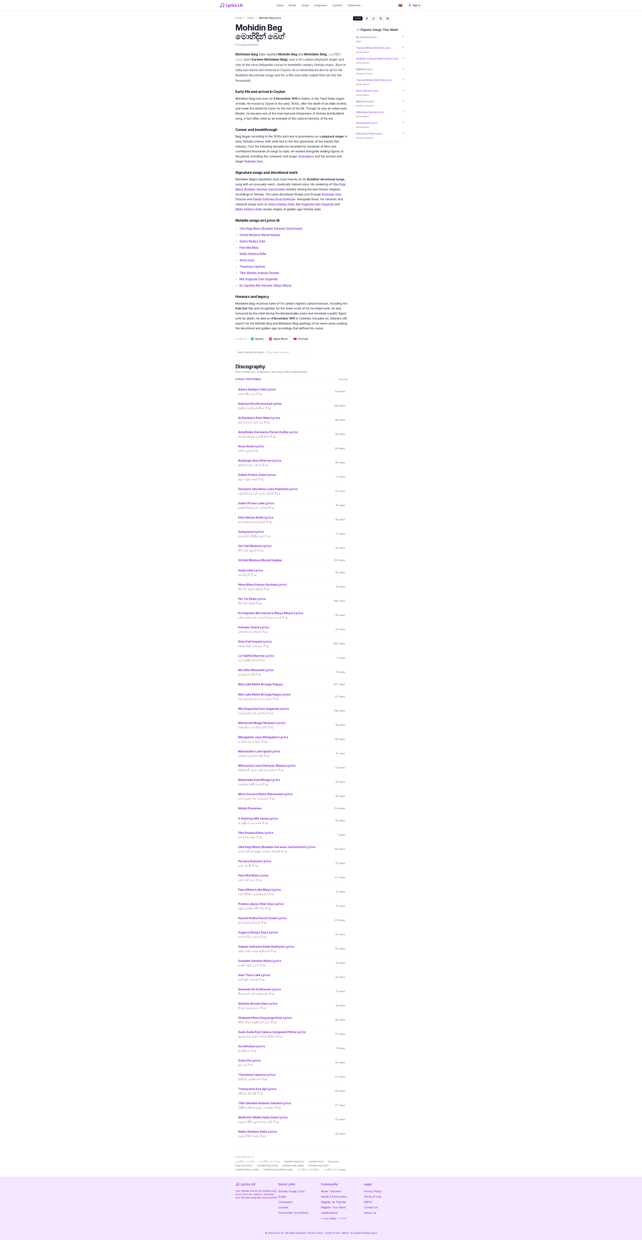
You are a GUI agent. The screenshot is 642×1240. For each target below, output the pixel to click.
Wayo (358, 41)
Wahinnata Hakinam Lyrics (370, 112)
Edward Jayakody (364, 138)
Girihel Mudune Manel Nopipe (259, 235)
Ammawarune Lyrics (367, 122)
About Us (370, 1212)
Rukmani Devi (254, 161)
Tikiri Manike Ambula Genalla (259, 273)
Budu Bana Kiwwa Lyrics (369, 133)
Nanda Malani (362, 52)
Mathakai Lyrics (364, 69)
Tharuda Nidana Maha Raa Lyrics (374, 80)
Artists (292, 5)
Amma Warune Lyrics (367, 90)
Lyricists (337, 5)
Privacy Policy (373, 1191)
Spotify (259, 338)
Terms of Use (372, 1196)
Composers (320, 5)
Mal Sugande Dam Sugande (315, 204)
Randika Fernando (365, 105)
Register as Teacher (333, 1202)
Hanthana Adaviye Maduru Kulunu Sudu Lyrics (378, 58)
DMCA (368, 1202)
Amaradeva (306, 156)
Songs (305, 5)
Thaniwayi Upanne (252, 266)
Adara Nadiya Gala (281, 204)
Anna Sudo (246, 260)
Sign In (416, 5)
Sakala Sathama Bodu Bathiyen (274, 199)
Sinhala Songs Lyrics (291, 1191)
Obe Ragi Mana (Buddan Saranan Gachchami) (270, 228)
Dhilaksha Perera (364, 73)
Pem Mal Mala (248, 247)
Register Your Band (333, 1207)
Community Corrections (293, 1212)
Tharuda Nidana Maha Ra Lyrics (373, 47)
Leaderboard (329, 1212)
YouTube (303, 338)
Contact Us (371, 1207)
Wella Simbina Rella (248, 209)
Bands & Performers (334, 1196)
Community (354, 5)
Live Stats (335, 1218)
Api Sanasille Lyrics (366, 37)
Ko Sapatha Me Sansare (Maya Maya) (265, 285)
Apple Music (281, 338)
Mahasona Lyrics (365, 101)
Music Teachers (331, 1191)
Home (280, 5)
